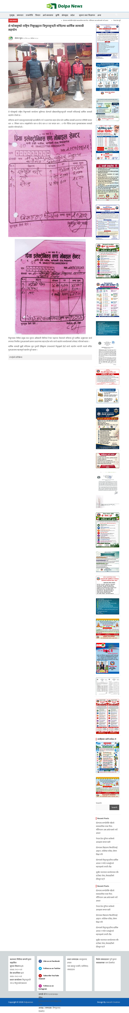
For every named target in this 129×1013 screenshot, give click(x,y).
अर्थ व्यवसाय (48, 15)
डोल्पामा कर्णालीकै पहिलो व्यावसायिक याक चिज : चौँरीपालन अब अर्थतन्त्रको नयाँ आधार (50, 20)
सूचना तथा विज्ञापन (87, 15)
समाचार (20, 15)
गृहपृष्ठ (11, 15)
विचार (37, 15)
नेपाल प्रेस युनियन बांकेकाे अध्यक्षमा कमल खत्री (90, 20)
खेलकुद (65, 15)
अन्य (99, 15)
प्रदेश (73, 15)
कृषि (57, 15)
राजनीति (29, 15)
